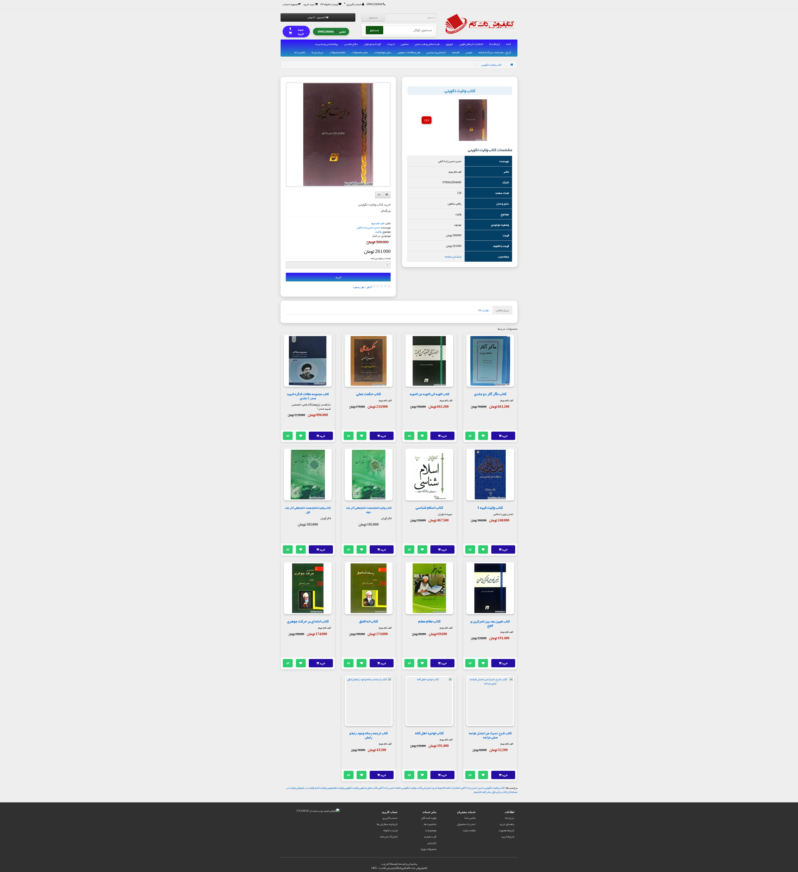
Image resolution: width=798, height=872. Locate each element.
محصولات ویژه (428, 849)
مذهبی (405, 44)
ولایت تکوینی (351, 788)
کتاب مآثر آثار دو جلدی (490, 394)
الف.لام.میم (377, 223)
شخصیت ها (430, 824)
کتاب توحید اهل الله (429, 733)
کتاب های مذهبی (368, 788)
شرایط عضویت (506, 830)
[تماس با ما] (384, 4)
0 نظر (369, 287)
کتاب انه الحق (368, 621)
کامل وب (386, 864)
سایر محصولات (360, 52)
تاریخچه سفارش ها (387, 824)
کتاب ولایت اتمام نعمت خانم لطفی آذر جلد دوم (369, 510)
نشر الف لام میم (482, 792)
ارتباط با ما (494, 44)
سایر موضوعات (382, 52)
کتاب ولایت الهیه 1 (490, 507)
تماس (331, 31)
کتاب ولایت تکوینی (491, 65)
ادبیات (391, 44)
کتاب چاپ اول (499, 792)
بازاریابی (431, 843)
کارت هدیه (430, 836)
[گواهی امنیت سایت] (318, 811)
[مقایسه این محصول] (470, 436)
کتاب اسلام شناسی (429, 507)
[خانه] (511, 65)
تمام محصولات (337, 52)
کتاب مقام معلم (429, 621)
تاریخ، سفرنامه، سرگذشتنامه (494, 52)
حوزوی (449, 44)
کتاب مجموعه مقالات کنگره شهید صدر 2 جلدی (308, 396)
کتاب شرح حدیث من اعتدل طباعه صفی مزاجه (490, 735)
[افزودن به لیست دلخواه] (483, 436)
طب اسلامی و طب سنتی (427, 44)
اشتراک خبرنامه (389, 836)
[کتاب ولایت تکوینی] (338, 134)
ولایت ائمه (320, 788)
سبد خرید (296, 31)
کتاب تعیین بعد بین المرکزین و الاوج (490, 623)
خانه (508, 44)
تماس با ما (299, 52)
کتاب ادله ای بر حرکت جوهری (308, 621)
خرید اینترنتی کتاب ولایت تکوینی (419, 788)
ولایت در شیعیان (305, 788)
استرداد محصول (466, 824)
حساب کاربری (390, 818)
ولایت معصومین (335, 788)
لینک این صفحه (453, 256)
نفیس (469, 52)
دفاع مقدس (351, 44)
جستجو (373, 17)
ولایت (378, 231)
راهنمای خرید (506, 824)
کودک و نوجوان (372, 44)
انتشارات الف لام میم (449, 788)
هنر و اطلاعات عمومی (409, 52)
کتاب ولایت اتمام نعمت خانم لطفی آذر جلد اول (308, 510)
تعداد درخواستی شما (381, 258)
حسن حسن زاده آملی (368, 227)
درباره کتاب (502, 310)
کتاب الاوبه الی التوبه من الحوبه (429, 393)
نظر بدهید (358, 287)
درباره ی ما (317, 52)
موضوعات (430, 830)
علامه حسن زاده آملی (389, 788)
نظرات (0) (483, 310)
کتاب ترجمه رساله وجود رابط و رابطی (368, 735)
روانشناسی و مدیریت (326, 44)
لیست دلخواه (390, 830)
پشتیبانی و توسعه (407, 864)
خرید (338, 277)
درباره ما (509, 818)
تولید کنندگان (428, 818)
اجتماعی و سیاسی (436, 52)
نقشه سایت (469, 830)
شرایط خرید (507, 836)
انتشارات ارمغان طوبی (471, 44)
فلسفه (455, 52)
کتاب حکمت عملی (368, 394)
